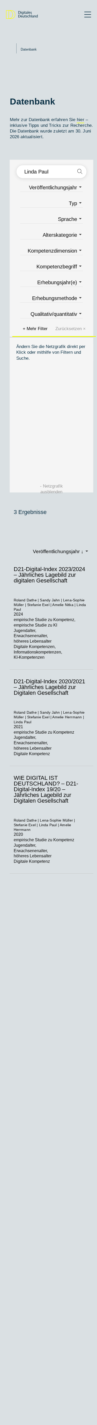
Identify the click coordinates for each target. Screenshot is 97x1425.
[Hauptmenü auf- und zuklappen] (88, 14)
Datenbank (29, 49)
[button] (80, 171)
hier (80, 119)
